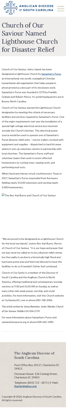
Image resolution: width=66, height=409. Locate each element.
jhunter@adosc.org (25, 386)
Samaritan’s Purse (51, 73)
